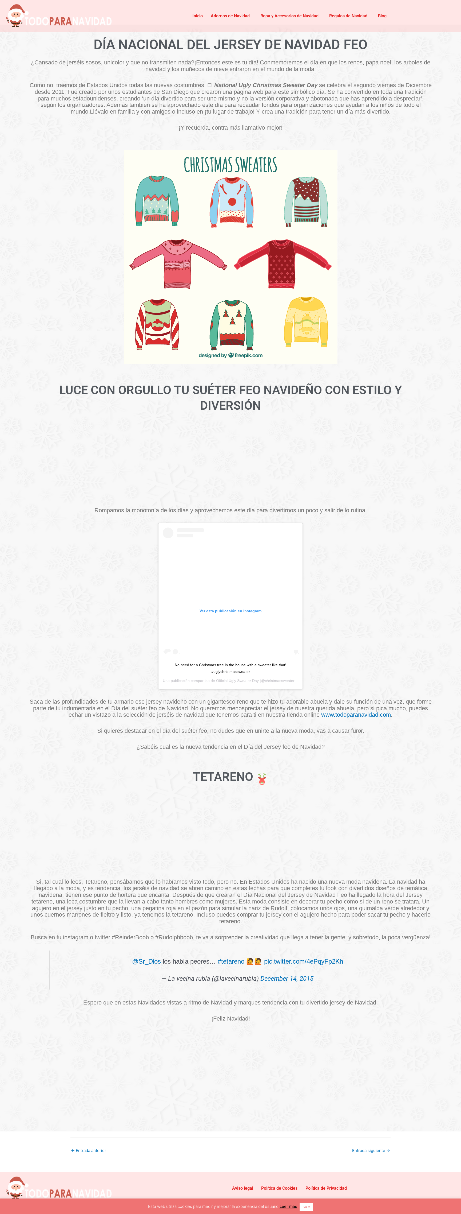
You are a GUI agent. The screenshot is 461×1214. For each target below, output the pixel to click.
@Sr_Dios (146, 961)
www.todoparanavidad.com (356, 714)
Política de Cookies (279, 1188)
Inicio (197, 15)
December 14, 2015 (286, 978)
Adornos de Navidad (230, 15)
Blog (382, 15)
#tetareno (231, 961)
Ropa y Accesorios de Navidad (289, 15)
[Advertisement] (230, 464)
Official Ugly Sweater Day (237, 680)
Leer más (288, 1206)
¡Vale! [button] (306, 1207)
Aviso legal (242, 1188)
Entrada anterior (88, 1150)
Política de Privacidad (326, 1188)
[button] (231, 16)
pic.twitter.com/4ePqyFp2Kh (303, 961)
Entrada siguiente (371, 1150)
